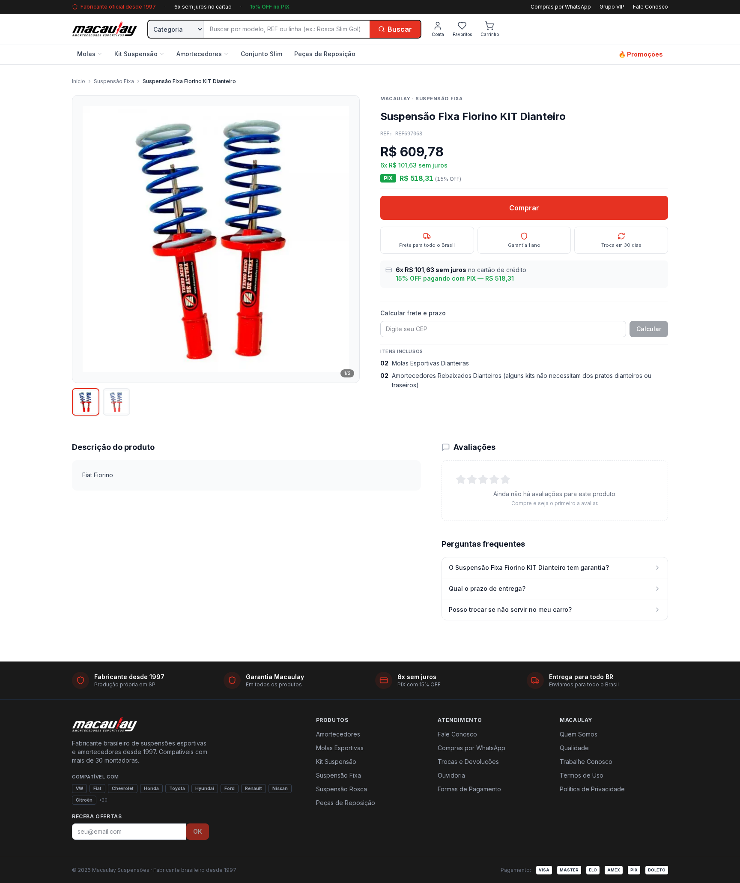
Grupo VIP (612, 6)
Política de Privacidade (592, 789)
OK (197, 831)
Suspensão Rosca (341, 789)
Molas (86, 53)
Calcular (648, 328)
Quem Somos (578, 734)
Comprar (524, 208)
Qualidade (574, 747)
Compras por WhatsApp (561, 6)
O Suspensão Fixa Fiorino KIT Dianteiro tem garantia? (529, 567)
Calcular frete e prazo (413, 313)
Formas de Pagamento (469, 789)
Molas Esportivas (340, 747)
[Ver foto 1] (85, 402)
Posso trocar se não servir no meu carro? (510, 609)
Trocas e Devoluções (468, 761)
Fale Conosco (650, 6)
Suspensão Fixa (114, 81)
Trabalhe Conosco (586, 761)
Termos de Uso (581, 775)
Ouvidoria (451, 775)
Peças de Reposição (324, 53)
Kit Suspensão (136, 53)
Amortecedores (199, 53)
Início (78, 81)
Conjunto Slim (261, 53)
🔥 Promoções (640, 54)
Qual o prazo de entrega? (487, 588)
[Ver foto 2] (116, 402)
